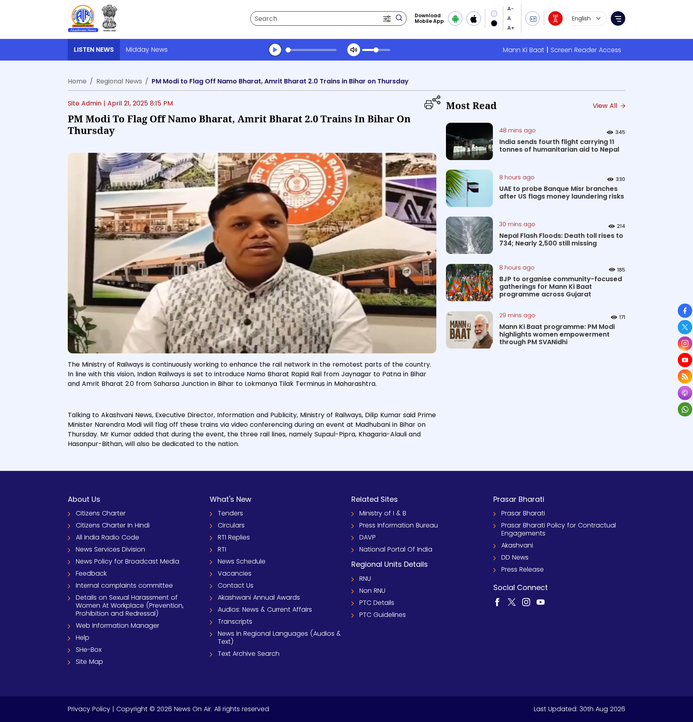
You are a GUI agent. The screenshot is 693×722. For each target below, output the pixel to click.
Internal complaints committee (124, 585)
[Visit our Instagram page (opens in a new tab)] (526, 601)
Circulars (231, 525)
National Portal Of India (395, 549)
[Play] (275, 49)
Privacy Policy (89, 709)
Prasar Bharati (523, 513)
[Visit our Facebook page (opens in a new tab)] (497, 601)
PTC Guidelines (382, 614)
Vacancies (234, 573)
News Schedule (241, 561)
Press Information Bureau (398, 525)
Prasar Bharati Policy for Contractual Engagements (558, 529)
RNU (365, 578)
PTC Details (376, 602)
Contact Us (235, 585)
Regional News (119, 81)
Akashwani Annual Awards (259, 597)
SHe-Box (88, 649)
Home (77, 81)
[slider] (311, 50)
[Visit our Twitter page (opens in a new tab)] (512, 601)
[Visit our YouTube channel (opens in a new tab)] (541, 601)
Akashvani (517, 545)
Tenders (230, 513)
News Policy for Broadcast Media (127, 561)
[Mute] (353, 49)
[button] (388, 18)
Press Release (522, 569)
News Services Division (110, 549)
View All (606, 105)
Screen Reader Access (586, 50)
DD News (515, 557)
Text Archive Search (249, 653)
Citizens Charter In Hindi (113, 525)
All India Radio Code (107, 537)
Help (82, 637)
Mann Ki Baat (523, 50)
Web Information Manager (117, 625)
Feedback (91, 573)
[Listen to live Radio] (555, 18)
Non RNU (372, 590)
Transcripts (235, 621)
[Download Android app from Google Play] (455, 18)
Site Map (89, 661)
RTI (222, 549)
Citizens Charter (101, 513)
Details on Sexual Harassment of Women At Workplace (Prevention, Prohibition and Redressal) (130, 605)
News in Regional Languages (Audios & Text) (279, 637)
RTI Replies (234, 537)
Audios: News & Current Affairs (265, 609)
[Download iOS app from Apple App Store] (473, 18)
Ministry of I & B (382, 513)
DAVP (367, 537)
